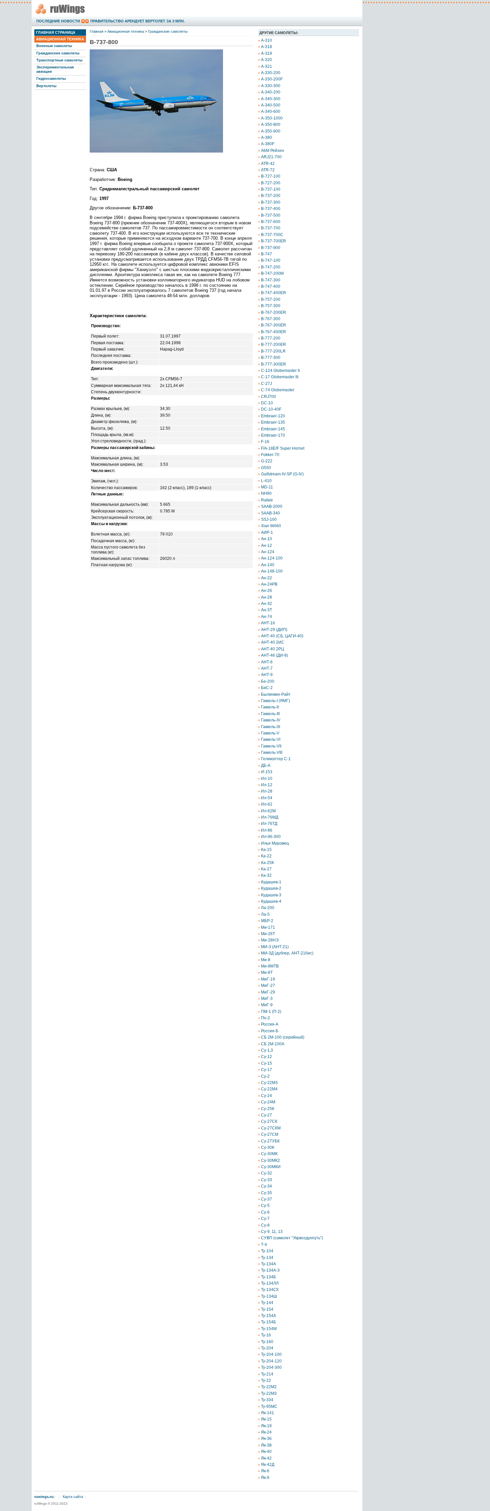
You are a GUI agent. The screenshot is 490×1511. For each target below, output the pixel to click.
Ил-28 (266, 791)
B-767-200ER (273, 312)
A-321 (266, 66)
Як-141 (267, 1413)
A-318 (266, 46)
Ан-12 (266, 545)
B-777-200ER (273, 344)
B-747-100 (270, 260)
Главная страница (55, 32)
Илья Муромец (275, 843)
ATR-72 (268, 170)
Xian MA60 (271, 525)
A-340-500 (270, 105)
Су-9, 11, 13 (272, 1231)
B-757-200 (270, 299)
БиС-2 (267, 687)
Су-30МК (269, 1153)
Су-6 (265, 1212)
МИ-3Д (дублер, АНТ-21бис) (287, 953)
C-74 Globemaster (277, 390)
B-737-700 (270, 228)
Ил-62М (268, 811)
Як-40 (266, 1451)
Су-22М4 (269, 1089)
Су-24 (266, 1095)
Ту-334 (267, 1399)
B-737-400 (270, 208)
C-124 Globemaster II (280, 370)
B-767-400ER (273, 332)
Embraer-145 (273, 429)
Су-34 (266, 1186)
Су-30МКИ (271, 1166)
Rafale (267, 500)
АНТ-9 (267, 674)
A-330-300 (270, 85)
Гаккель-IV (270, 720)
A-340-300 (270, 98)
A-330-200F (272, 79)
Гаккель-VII (271, 746)
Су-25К (267, 1108)
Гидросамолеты (51, 78)
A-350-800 (270, 124)
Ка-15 (266, 849)
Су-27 (266, 1115)
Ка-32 (266, 875)
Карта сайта (73, 1497)
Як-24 (266, 1432)
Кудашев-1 (271, 882)
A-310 (266, 40)
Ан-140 (267, 565)
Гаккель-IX (270, 726)
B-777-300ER (273, 364)
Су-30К (267, 1147)
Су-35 (266, 1193)
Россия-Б (269, 1031)
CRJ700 (268, 396)
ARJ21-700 (271, 157)
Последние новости (58, 21)
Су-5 (265, 1205)
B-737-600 (270, 221)
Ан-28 (266, 597)
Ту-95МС (269, 1406)
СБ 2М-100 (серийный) (282, 1037)
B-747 (266, 254)
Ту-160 (267, 1341)
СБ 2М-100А (272, 1044)
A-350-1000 (272, 118)
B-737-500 (270, 215)
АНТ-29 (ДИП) (274, 629)
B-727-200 (270, 183)
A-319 (266, 53)
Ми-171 (268, 927)
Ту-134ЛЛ (270, 1283)
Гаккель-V (270, 733)
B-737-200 (270, 195)
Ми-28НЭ (270, 940)
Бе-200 (267, 681)
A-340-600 (270, 111)
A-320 (266, 59)
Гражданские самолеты (57, 53)
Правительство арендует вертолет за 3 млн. (137, 21)
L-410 (266, 480)
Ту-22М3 (269, 1393)
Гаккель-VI (270, 739)
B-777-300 (270, 357)
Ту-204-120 (271, 1361)
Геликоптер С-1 (276, 759)
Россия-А (269, 1024)
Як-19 (266, 1426)
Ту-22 (266, 1380)
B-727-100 (270, 176)
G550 (266, 467)
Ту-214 (267, 1374)
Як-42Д (267, 1464)
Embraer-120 (273, 416)
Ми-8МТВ (270, 966)
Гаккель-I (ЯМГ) (275, 700)
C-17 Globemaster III (279, 377)
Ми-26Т (268, 933)
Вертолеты (46, 86)
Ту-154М (269, 1328)
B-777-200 (270, 338)
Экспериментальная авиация (55, 69)
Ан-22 (266, 578)
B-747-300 (270, 280)
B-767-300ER (273, 325)
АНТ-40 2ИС (272, 642)
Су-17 (266, 1069)
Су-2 (265, 1076)
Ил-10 (266, 778)
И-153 (266, 772)
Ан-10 (266, 538)
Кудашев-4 (271, 901)
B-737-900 (270, 247)
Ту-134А (268, 1264)
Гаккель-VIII (271, 752)
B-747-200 (270, 267)
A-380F (267, 144)
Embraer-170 (273, 435)
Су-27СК (269, 1121)
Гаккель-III (270, 713)
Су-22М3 (269, 1082)
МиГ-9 (267, 1005)
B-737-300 (270, 202)
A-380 (266, 137)
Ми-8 (265, 959)
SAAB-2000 (271, 506)
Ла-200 (267, 907)
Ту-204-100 (271, 1354)
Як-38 (266, 1445)
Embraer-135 (273, 422)
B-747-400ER (273, 292)
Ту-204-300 (271, 1367)
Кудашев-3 (271, 895)
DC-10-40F (271, 409)
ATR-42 (268, 163)
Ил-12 (266, 785)
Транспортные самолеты (59, 60)
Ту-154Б (268, 1322)
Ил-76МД (269, 817)
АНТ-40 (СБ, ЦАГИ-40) (282, 636)
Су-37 (266, 1199)
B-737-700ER (273, 241)
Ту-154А (268, 1315)
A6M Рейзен (272, 150)
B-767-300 (270, 318)
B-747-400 (270, 286)
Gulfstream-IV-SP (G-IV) (282, 474)
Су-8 (265, 1225)
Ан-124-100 (272, 558)
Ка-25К (267, 862)
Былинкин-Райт (276, 694)
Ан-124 (267, 552)
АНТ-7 (267, 668)
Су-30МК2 (270, 1160)
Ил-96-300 (271, 836)
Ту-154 (267, 1309)
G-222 (266, 461)
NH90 (266, 493)
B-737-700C (272, 234)
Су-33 (266, 1179)
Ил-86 (266, 830)
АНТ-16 (268, 623)
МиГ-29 (268, 992)
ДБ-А (265, 765)
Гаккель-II (270, 707)
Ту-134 (267, 1257)
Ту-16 (266, 1335)
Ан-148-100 (272, 571)
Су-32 (266, 1173)
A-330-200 (270, 72)
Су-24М (268, 1102)
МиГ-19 (268, 979)
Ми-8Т (267, 972)
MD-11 (267, 487)
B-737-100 (270, 189)
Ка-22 (266, 856)
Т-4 (264, 1244)
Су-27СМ (269, 1134)
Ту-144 (267, 1302)
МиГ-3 (267, 998)
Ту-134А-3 (270, 1270)
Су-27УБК (270, 1141)
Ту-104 (267, 1251)
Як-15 (266, 1419)
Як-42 (266, 1458)
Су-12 (266, 1056)
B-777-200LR (273, 351)
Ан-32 (266, 603)
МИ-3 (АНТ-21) (275, 946)
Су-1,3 (267, 1050)
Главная (96, 31)
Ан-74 (266, 616)
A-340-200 (270, 92)
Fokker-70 (270, 454)
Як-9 (265, 1477)
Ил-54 (266, 798)
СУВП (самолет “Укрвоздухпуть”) (292, 1238)
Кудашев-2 (271, 888)
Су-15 (266, 1063)
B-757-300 (270, 305)
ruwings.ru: (44, 1497)
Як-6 (265, 1471)
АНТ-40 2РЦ (272, 649)
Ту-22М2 (269, 1386)
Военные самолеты (54, 46)
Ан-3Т (266, 610)
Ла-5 (265, 914)
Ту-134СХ (270, 1289)
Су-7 (265, 1218)
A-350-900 (270, 131)
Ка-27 (266, 869)
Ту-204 (267, 1348)
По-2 (265, 1018)
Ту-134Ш (269, 1296)
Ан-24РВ (269, 584)
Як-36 (266, 1438)
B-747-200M (272, 273)
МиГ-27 (268, 985)
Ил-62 (266, 804)
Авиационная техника (60, 39)
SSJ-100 (269, 519)
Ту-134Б (268, 1277)
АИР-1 (267, 532)
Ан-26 (266, 590)
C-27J (266, 383)
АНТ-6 (267, 662)
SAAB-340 (270, 513)
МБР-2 (267, 920)
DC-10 (267, 403)
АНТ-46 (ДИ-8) (274, 655)
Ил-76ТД (269, 823)
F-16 (265, 441)
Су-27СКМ (271, 1128)
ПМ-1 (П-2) (271, 1011)
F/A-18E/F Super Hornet (282, 448)
